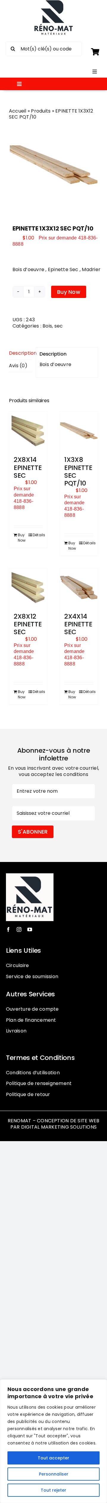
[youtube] (29, 929)
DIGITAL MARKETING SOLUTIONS (59, 1127)
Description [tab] (20, 353)
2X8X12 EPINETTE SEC (28, 624)
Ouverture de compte (32, 1009)
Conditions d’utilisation (33, 1072)
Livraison (16, 1030)
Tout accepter (53, 1458)
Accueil (17, 110)
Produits (41, 110)
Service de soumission (32, 976)
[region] (53, 1441)
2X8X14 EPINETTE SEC (28, 467)
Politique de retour (28, 1094)
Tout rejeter (53, 1490)
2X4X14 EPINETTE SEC (78, 624)
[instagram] (19, 929)
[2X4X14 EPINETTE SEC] (79, 587)
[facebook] (8, 929)
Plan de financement (31, 1020)
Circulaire (17, 965)
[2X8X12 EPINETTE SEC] (28, 587)
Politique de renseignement (39, 1083)
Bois (47, 325)
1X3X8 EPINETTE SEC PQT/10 (78, 471)
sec (58, 325)
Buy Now (68, 292)
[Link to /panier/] (95, 52)
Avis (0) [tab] (18, 365)
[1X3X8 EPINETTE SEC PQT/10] (79, 431)
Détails (38, 534)
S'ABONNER (33, 831)
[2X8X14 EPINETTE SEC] (28, 431)
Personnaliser (53, 1474)
